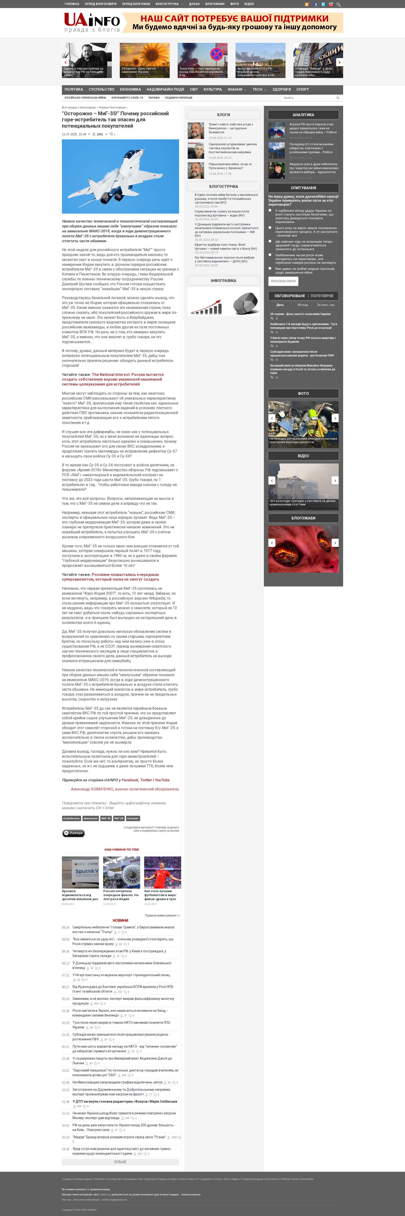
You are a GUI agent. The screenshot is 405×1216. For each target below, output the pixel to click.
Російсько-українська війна (85, 97)
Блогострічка (166, 4)
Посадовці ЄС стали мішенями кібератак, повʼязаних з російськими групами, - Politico (311, 148)
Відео (249, 4)
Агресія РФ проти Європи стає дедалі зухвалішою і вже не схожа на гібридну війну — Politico (313, 128)
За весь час (326, 305)
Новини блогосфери (112, 107)
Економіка (130, 89)
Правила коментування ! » (162, 915)
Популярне (322, 296)
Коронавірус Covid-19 (127, 97)
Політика (74, 89)
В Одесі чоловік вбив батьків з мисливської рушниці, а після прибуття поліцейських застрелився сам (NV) (226, 198)
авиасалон (91, 818)
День (280, 305)
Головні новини (83, 1179)
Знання (233, 90)
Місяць (303, 305)
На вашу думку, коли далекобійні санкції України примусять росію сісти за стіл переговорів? (303, 200)
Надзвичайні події (165, 89)
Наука (162, 1179)
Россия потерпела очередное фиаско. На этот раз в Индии (121, 895)
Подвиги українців (178, 97)
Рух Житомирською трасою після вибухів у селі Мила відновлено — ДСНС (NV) (224, 259)
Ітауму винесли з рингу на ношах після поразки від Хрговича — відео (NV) (222, 213)
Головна (72, 4)
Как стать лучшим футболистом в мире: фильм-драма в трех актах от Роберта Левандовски (160, 899)
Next (340, 62)
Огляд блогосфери (100, 4)
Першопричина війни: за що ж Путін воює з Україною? (230, 166)
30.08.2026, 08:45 (206, 219)
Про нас (66, 1199)
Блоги (223, 115)
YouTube (162, 780)
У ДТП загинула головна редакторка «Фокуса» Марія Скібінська (125, 1101)
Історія (172, 1179)
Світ (194, 89)
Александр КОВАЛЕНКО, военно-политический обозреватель (125, 789)
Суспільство (101, 89)
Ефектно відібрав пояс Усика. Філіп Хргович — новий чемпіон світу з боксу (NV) (226, 246)
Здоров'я (282, 89)
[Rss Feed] (306, 5)
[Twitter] (322, 5)
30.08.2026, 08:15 (206, 252)
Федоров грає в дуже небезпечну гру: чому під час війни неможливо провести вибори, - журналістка (314, 168)
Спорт (302, 89)
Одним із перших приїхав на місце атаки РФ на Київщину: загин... (84, 72)
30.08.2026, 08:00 (206, 265)
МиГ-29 (118, 818)
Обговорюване (289, 296)
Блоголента (272, 1179)
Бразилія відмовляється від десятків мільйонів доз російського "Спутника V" (80, 899)
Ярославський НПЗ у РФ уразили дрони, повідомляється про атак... (257, 72)
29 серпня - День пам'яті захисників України (139, 70)
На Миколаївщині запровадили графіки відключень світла (117, 1082)
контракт (133, 818)
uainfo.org (105, 1194)
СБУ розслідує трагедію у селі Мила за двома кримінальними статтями (302, 502)
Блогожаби (215, 4)
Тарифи (153, 97)
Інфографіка (223, 280)
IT (198, 1179)
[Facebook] (314, 5)
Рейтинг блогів (289, 1179)
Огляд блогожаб (136, 4)
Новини (120, 920)
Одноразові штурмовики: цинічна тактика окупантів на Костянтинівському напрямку (233, 148)
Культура (213, 89)
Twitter (146, 780)
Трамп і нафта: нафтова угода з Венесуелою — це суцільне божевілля (231, 128)
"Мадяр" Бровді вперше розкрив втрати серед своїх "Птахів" (119, 1137)
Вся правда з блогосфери (79, 107)
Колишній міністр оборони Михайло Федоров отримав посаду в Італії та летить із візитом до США (302, 369)
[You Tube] (330, 5)
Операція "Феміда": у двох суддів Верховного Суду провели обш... (313, 72)
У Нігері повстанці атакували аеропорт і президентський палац (121, 975)
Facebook (129, 780)
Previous (64, 62)
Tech (256, 90)
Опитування (303, 188)
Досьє (194, 4)
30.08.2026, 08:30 (206, 239)
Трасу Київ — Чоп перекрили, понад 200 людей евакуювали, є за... (201, 72)
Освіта (182, 1179)
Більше (120, 1162)
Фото (234, 4)
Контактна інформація (87, 1199)
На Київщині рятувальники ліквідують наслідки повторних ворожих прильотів (303, 440)
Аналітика (303, 115)
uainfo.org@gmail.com (114, 1199)
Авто (191, 1179)
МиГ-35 (105, 818)
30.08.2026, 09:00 (206, 206)
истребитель (71, 818)
